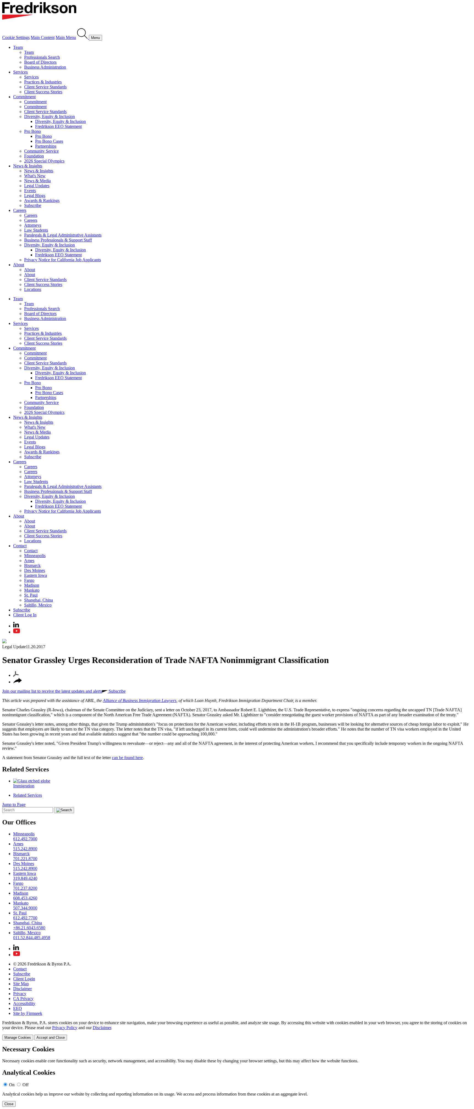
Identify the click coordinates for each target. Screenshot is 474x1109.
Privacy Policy (64, 1027)
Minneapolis (35, 555)
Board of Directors (40, 62)
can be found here (127, 757)
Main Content (43, 37)
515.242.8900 (25, 848)
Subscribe (32, 205)
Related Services (25, 769)
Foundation (34, 156)
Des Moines (34, 570)
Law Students (36, 230)
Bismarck (32, 565)
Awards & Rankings (42, 200)
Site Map (21, 983)
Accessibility (24, 1003)
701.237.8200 (25, 888)
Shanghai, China (38, 600)
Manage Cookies (17, 1037)
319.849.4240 (25, 878)
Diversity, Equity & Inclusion (49, 116)
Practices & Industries (43, 82)
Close (8, 1104)
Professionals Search (42, 57)
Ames (29, 560)
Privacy (19, 993)
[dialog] (237, 1030)
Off (25, 1084)
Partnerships (45, 146)
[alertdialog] (237, 1076)
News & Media (37, 180)
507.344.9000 (25, 908)
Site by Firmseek (27, 1013)
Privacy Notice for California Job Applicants (62, 259)
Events (30, 190)
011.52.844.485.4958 (31, 937)
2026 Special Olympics (44, 161)
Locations (32, 289)
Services (20, 72)
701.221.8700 (25, 858)
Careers (19, 210)
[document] (237, 1076)
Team (18, 47)
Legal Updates (36, 185)
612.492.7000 (25, 838)
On (12, 1084)
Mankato (32, 590)
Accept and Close (50, 1037)
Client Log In (24, 615)
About (18, 264)
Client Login (24, 978)
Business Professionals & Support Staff (58, 240)
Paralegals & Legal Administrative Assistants (62, 235)
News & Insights (27, 166)
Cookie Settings (16, 37)
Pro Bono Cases (49, 141)
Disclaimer (22, 988)
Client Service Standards (45, 87)
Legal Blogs (34, 195)
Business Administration (45, 67)
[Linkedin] (16, 626)
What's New (35, 175)
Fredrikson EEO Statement (58, 126)
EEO (17, 1008)
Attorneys (32, 225)
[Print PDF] (16, 675)
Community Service (41, 151)
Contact (20, 545)
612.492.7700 (25, 918)
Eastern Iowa (35, 575)
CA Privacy (23, 998)
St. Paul (31, 595)
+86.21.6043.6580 (29, 927)
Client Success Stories (43, 91)
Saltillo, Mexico (38, 605)
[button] (17, 682)
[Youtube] (16, 632)
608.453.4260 (25, 898)
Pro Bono (32, 131)
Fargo (29, 580)
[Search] (83, 37)
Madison (31, 585)
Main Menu (66, 37)
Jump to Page (14, 804)
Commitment (24, 96)
